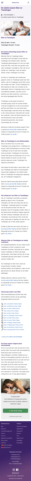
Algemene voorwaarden (6, 438)
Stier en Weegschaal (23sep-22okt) (13, 325)
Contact (3, 433)
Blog (2, 426)
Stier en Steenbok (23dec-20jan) (13, 304)
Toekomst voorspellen (22, 426)
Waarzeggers (20, 442)
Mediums (19, 433)
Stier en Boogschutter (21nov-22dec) (14, 329)
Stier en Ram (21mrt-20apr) (11, 311)
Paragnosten (19, 431)
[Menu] (2, 2)
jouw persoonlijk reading (14, 129)
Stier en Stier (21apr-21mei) (11, 313)
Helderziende (20, 428)
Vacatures (3, 428)
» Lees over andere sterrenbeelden (11, 336)
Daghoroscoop (20, 438)
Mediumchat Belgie (7, 445)
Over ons (3, 435)
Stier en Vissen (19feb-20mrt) (12, 308)
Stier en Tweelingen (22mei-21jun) (13, 315)
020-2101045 (15, 461)
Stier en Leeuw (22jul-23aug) (12, 320)
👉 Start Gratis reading (15, 410)
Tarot (18, 435)
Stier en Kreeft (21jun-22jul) (11, 318)
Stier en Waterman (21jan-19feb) (12, 306)
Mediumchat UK (7, 447)
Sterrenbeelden (8, 15)
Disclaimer (3, 442)
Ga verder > (14, 134)
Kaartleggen (19, 440)
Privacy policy (4, 440)
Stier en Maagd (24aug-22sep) (12, 322)
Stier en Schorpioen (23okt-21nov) (13, 327)
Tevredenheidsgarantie (6, 431)
